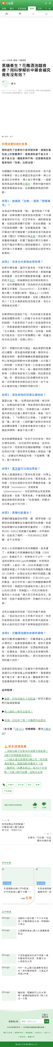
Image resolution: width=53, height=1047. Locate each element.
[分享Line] (20, 13)
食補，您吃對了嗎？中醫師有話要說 (25, 720)
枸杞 (12, 280)
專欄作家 (31, 1037)
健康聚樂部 (19, 1033)
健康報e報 (13, 1021)
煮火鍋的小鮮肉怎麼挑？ (18, 711)
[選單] (49, 3)
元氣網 (9, 60)
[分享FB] (6, 13)
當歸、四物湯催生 (14, 698)
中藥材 (26, 184)
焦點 (4, 8)
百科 (40, 8)
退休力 (47, 1033)
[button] (50, 8)
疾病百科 (38, 1033)
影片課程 (7, 883)
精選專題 (29, 1033)
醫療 (32, 8)
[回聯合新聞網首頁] (3, 3)
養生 (12, 8)
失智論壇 (22, 8)
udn (3, 60)
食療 (32, 236)
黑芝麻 (16, 468)
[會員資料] (45, 3)
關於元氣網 (7, 1033)
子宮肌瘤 (30, 698)
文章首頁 (21, 1037)
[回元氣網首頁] (9, 3)
